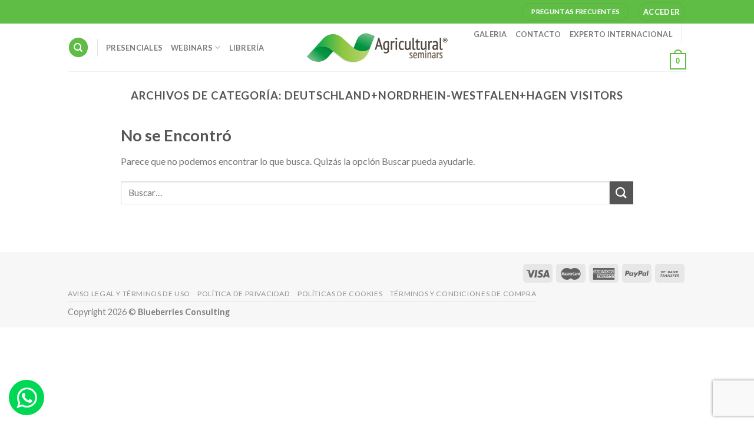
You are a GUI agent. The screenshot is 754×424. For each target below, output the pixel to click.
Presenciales (134, 47)
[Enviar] (621, 192)
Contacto (538, 34)
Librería (246, 47)
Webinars (192, 47)
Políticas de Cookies (339, 293)
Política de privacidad (243, 293)
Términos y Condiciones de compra (463, 293)
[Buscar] (78, 47)
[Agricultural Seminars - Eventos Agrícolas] (377, 47)
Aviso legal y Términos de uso (129, 293)
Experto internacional (621, 34)
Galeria (490, 34)
